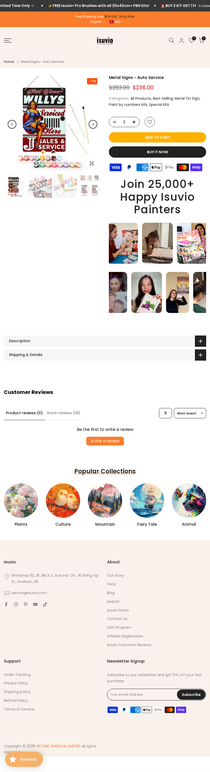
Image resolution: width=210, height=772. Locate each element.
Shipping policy (17, 691)
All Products (140, 98)
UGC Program (119, 627)
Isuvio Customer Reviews (129, 645)
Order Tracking (17, 674)
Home (9, 61)
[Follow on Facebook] (6, 604)
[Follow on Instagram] (16, 604)
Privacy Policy (16, 683)
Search (113, 601)
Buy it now (157, 152)
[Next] (93, 124)
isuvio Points (118, 610)
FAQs (111, 584)
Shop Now (127, 16)
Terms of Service (19, 709)
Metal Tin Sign (187, 98)
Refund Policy (16, 700)
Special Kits (159, 104)
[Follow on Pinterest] (25, 604)
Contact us (117, 618)
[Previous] (12, 124)
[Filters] (165, 413)
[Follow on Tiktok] (45, 604)
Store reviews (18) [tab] (63, 412)
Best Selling (163, 98)
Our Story (115, 575)
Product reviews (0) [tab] (24, 412)
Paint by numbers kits (128, 104)
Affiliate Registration (125, 636)
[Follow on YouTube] (35, 604)
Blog (110, 593)
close (205, 5)
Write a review (105, 441)
